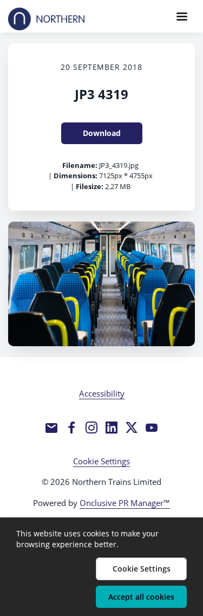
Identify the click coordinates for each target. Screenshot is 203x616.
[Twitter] (131, 427)
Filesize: (89, 186)
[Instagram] (91, 427)
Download (102, 133)
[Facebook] (71, 427)
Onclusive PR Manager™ (125, 502)
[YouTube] (152, 427)
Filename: (79, 165)
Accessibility (102, 393)
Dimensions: (75, 175)
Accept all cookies (141, 597)
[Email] (51, 427)
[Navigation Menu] (182, 16)
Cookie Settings (101, 461)
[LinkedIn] (111, 427)
